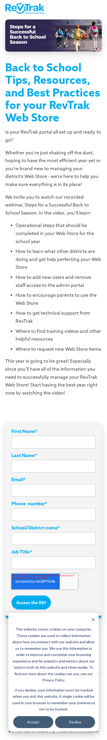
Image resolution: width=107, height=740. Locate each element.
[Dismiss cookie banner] (93, 619)
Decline (75, 722)
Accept (33, 722)
